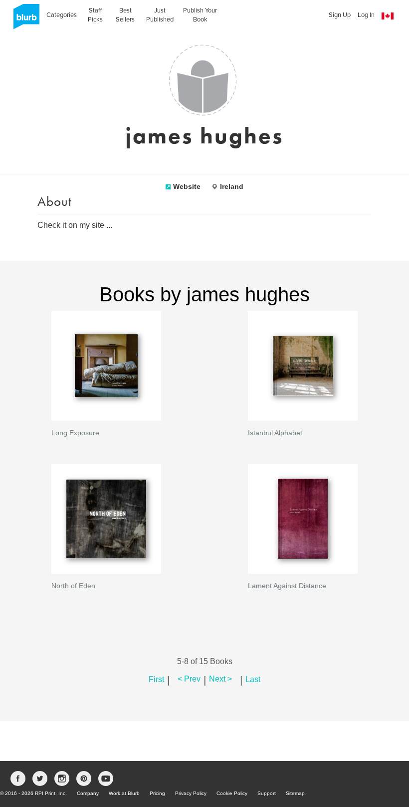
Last (252, 679)
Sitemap (295, 793)
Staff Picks (95, 14)
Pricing (157, 793)
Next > (220, 679)
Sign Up (340, 15)
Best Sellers (125, 14)
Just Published (160, 14)
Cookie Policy (231, 793)
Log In (366, 15)
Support (266, 793)
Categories (61, 15)
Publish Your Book (200, 14)
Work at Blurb (124, 793)
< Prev (189, 679)
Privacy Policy (190, 793)
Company (88, 793)
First (156, 679)
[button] (388, 16)
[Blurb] (23, 19)
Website (187, 186)
